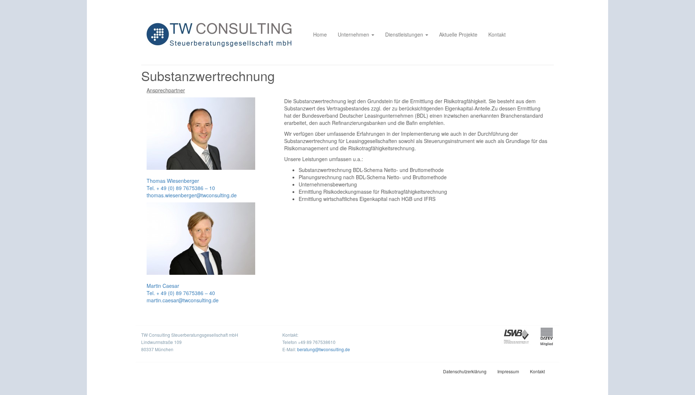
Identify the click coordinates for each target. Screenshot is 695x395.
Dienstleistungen (405, 34)
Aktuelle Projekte (458, 34)
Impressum (508, 371)
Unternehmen (354, 34)
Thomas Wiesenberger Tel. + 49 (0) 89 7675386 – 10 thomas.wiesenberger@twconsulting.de (192, 188)
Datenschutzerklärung (464, 371)
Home (320, 34)
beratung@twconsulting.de (323, 349)
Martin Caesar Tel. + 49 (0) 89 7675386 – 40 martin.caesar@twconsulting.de (183, 293)
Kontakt (497, 34)
